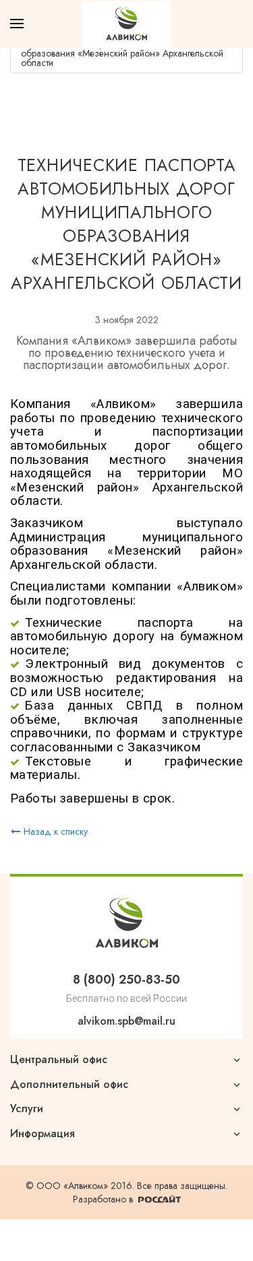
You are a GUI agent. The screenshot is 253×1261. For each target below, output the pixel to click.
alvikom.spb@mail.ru (126, 1021)
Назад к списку (56, 831)
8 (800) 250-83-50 (126, 979)
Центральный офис (58, 1059)
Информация (42, 1133)
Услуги (26, 1109)
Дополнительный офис (69, 1084)
